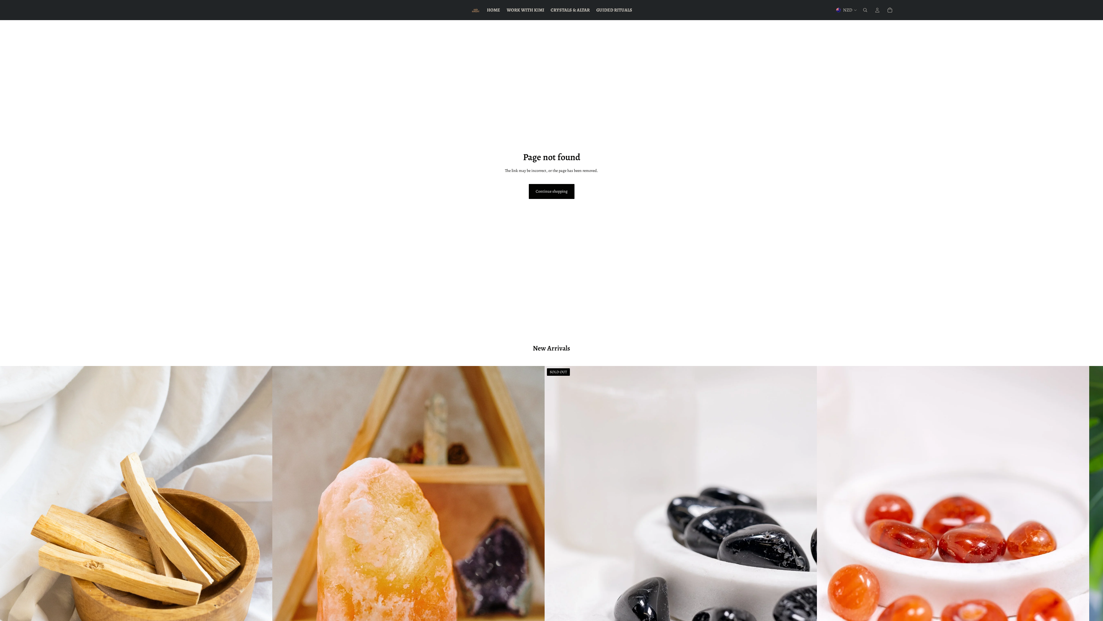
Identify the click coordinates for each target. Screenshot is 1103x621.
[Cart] (890, 10)
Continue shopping (552, 191)
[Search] (865, 10)
